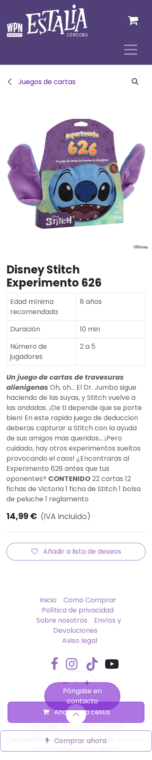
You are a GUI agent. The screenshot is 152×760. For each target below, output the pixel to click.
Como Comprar (89, 600)
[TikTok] (92, 664)
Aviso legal (79, 640)
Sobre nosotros (61, 620)
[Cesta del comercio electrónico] (133, 20)
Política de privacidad (78, 610)
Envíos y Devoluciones (87, 625)
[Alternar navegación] (130, 49)
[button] (135, 82)
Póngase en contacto (82, 696)
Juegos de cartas (46, 82)
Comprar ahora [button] (79, 741)
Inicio (48, 600)
